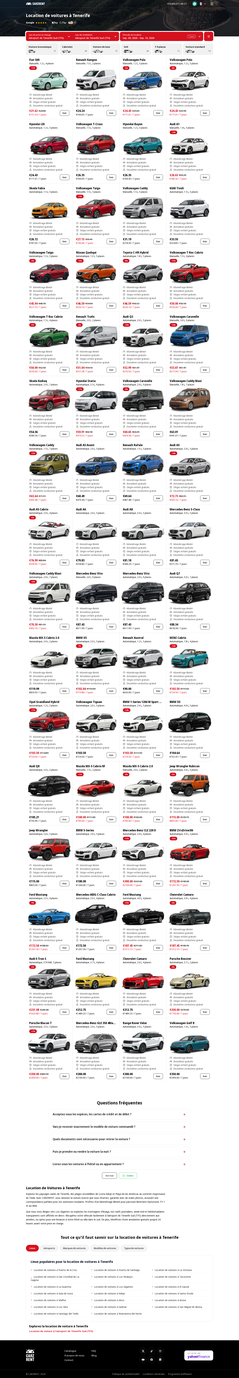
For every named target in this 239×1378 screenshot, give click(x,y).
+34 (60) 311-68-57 (177, 4)
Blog (94, 1355)
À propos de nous (74, 1355)
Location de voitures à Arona (170, 1300)
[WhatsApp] (194, 3)
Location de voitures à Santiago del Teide (56, 1313)
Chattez (130, 1175)
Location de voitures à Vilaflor (50, 1300)
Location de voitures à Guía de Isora (53, 1293)
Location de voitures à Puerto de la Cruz (55, 1270)
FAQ (93, 1351)
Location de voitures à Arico (109, 1300)
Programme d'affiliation (180, 1374)
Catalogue (70, 1351)
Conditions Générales (154, 1374)
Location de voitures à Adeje (109, 1293)
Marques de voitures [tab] (74, 1248)
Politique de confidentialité (125, 1374)
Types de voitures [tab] (134, 1248)
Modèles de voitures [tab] (105, 1248)
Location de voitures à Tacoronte (173, 1276)
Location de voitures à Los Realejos (113, 1276)
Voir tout (109, 1175)
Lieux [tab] (32, 1248)
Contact (68, 1360)
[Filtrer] (208, 36)
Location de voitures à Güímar (110, 1306)
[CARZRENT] (37, 4)
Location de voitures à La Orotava (173, 1270)
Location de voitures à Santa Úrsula (174, 1293)
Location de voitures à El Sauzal (172, 1286)
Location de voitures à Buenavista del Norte (118, 1313)
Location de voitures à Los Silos (51, 1306)
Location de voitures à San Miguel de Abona (178, 1306)
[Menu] (212, 4)
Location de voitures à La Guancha (52, 1286)
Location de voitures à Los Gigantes (113, 1286)
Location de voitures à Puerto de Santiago (117, 1270)
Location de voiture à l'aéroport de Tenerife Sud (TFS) (61, 1331)
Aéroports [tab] (49, 1248)
